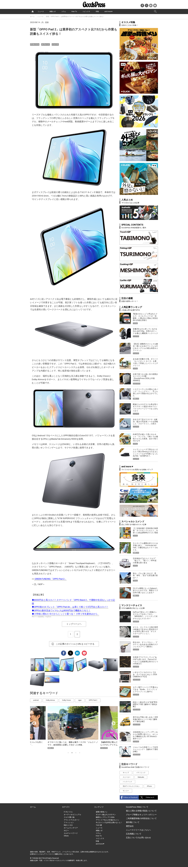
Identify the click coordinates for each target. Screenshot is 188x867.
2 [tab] (72, 752)
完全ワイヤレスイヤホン (131, 786)
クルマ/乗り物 (69, 817)
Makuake (141, 777)
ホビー (66, 830)
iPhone (149, 786)
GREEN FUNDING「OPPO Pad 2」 (50, 579)
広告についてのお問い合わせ (138, 837)
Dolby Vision (66, 700)
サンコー (126, 791)
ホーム (32, 16)
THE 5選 (99, 825)
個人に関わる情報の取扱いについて (141, 811)
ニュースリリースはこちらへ (138, 830)
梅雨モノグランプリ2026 (105, 817)
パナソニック (140, 772)
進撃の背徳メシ (101, 812)
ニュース (41, 11)
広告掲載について (133, 834)
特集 (97, 11)
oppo (79, 700)
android (36, 700)
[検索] (155, 11)
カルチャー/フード (71, 833)
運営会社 (130, 826)
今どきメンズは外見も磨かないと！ (109, 822)
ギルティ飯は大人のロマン (106, 815)
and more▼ (108, 11)
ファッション (69, 822)
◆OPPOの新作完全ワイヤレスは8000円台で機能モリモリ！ (61, 610)
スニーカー (126, 777)
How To (74, 11)
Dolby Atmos (50, 700)
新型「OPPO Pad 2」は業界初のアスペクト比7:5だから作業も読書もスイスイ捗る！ (75, 16)
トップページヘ (74, 624)
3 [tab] (76, 752)
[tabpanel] (74, 727)
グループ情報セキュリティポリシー (141, 814)
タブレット (45, 44)
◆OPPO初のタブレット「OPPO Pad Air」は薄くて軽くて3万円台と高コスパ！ (70, 607)
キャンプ (126, 772)
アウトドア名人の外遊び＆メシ (107, 820)
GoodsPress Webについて (137, 807)
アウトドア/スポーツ (71, 820)
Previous (33, 722)
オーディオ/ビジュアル (72, 815)
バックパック (127, 782)
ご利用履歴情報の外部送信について (141, 818)
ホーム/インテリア (71, 828)
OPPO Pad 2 (93, 700)
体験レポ (52, 11)
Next (112, 722)
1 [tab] (68, 752)
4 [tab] (79, 752)
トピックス (86, 11)
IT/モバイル (35, 44)
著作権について (132, 822)
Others (66, 836)
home (32, 11)
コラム (63, 11)
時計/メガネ (68, 825)
